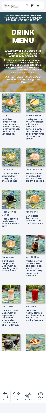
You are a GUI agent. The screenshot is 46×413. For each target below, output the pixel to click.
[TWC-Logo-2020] (11, 4)
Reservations (23, 17)
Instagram (10, 69)
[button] (27, 6)
